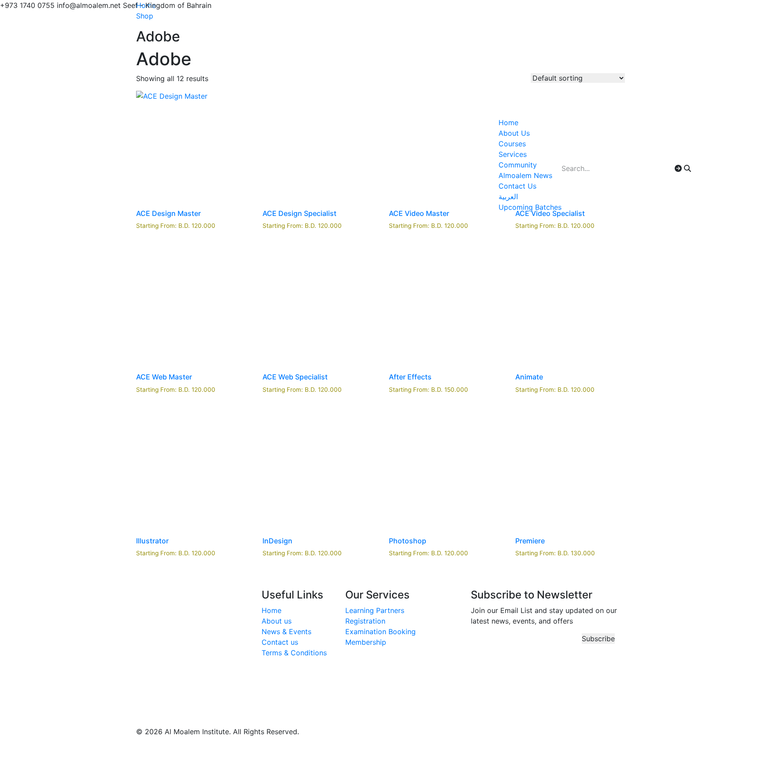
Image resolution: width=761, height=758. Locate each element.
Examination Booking (380, 631)
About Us (514, 133)
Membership (365, 642)
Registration (365, 621)
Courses (512, 143)
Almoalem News (525, 175)
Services (513, 154)
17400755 (158, 692)
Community (518, 164)
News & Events (286, 631)
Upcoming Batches (530, 207)
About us (277, 621)
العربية (508, 196)
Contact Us (517, 186)
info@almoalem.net (174, 703)
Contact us (280, 642)
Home (508, 122)
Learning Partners (374, 610)
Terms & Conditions (294, 652)
